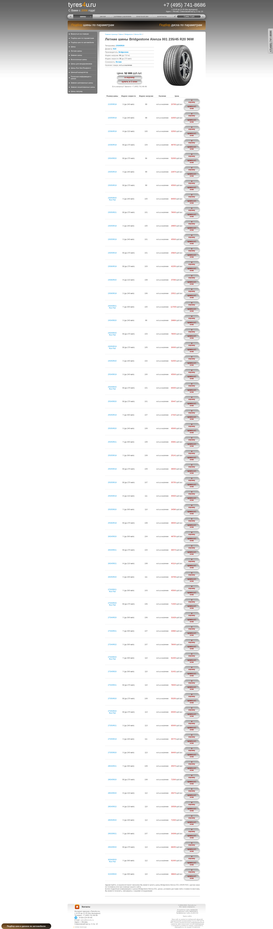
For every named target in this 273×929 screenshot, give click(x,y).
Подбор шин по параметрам (82, 38)
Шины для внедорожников (81, 64)
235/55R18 (112, 226)
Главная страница (111, 34)
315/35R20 (112, 874)
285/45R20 (112, 780)
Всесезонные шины (79, 60)
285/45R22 (112, 807)
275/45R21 (112, 685)
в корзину (130, 77)
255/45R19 (112, 374)
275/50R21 (112, 726)
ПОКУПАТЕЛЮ (142, 16)
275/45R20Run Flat (112, 658)
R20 (114, 49)
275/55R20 (112, 753)
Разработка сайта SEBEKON (187, 910)
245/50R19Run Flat (112, 347)
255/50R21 (112, 442)
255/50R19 (112, 415)
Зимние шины (76, 55)
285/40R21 (112, 766)
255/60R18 (112, 523)
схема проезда (81, 927)
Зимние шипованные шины (82, 83)
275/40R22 (112, 645)
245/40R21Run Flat (112, 307)
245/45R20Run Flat (112, 334)
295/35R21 (112, 834)
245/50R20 (112, 361)
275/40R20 (112, 618)
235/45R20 (120, 46)
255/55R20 (112, 509)
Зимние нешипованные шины (83, 87)
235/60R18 (112, 266)
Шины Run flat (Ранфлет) (81, 68)
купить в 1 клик (129, 81)
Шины (73, 47)
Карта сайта (187, 916)
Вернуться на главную (80, 34)
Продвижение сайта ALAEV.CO (187, 913)
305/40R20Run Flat (112, 861)
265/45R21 (112, 550)
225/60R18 (112, 131)
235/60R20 (112, 280)
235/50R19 (112, 172)
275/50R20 (112, 699)
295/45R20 (112, 847)
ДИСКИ (103, 16)
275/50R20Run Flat (112, 712)
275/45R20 (112, 672)
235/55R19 (112, 239)
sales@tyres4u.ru (87, 920)
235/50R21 (112, 212)
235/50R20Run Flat (112, 199)
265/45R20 (112, 536)
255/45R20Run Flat (112, 388)
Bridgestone (129, 34)
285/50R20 (112, 820)
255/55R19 (112, 482)
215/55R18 (112, 104)
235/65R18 (112, 293)
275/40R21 (112, 631)
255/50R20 (112, 428)
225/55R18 (112, 118)
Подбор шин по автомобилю (82, 43)
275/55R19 (112, 739)
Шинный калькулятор (79, 72)
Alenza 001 (138, 34)
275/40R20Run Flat (112, 604)
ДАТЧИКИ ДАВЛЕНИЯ (122, 16)
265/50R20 (112, 577)
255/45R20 (112, 401)
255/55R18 (112, 455)
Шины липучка (76, 91)
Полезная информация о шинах (81, 78)
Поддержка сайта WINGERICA (187, 911)
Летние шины (76, 51)
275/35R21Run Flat (112, 591)
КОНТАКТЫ (162, 16)
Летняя (119, 62)
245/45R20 (112, 320)
